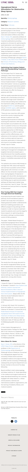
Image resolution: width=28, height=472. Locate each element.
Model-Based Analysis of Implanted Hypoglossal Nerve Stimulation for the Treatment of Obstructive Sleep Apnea (13, 314)
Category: (4, 21)
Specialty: (4, 18)
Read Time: (4, 25)
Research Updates (13, 21)
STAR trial (12, 106)
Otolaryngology (12, 18)
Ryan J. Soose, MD (6, 37)
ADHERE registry (10, 108)
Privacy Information (14, 445)
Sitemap (14, 455)
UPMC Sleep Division (7, 346)
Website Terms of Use (14, 434)
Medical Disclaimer (14, 440)
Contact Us (14, 429)
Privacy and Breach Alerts (14, 450)
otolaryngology (5, 39)
